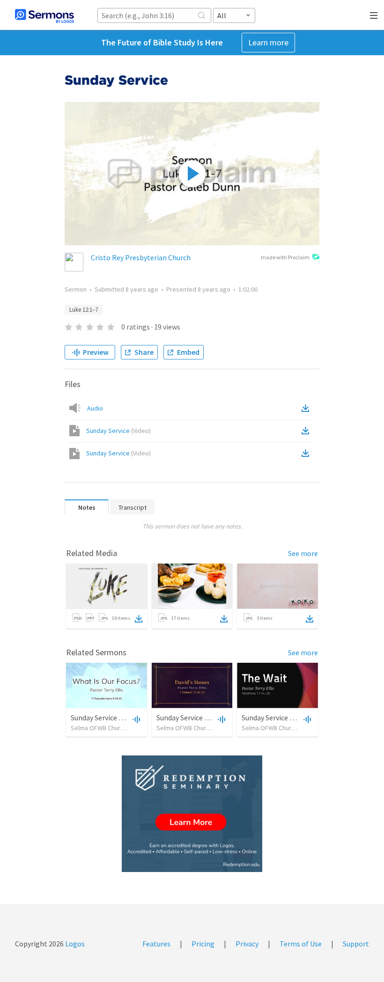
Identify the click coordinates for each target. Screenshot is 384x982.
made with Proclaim (285, 257)
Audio (95, 408)
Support (356, 943)
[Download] (138, 619)
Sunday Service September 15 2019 (125, 717)
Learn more (268, 42)
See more (303, 553)
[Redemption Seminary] (192, 813)
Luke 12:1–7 (83, 310)
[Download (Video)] (307, 431)
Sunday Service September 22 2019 (211, 717)
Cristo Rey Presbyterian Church (141, 257)
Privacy (247, 943)
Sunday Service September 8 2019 (294, 717)
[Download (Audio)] (307, 408)
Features (156, 943)
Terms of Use (301, 943)
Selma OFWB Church (99, 728)
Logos (74, 943)
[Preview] (135, 719)
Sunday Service (118, 430)
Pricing (203, 943)
